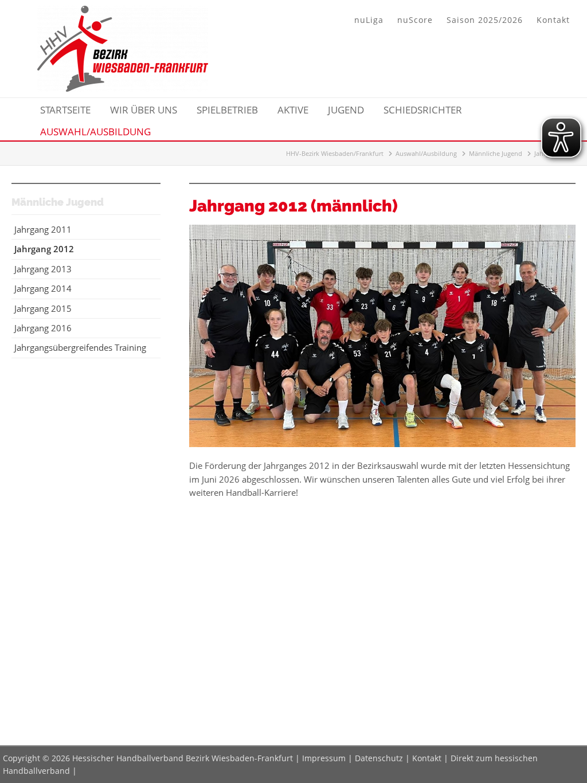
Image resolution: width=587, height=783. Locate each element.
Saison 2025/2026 (485, 19)
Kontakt (553, 19)
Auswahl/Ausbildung (426, 153)
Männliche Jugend (495, 153)
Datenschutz (379, 758)
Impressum (324, 758)
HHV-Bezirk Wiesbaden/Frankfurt (334, 153)
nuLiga (368, 19)
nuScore (415, 19)
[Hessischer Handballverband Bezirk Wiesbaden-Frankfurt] (122, 88)
